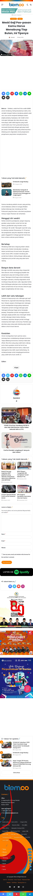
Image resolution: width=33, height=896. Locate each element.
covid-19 (6, 825)
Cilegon (23, 822)
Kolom (4, 863)
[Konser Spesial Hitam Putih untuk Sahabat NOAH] (8, 489)
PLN (27, 837)
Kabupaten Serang (17, 828)
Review (4, 861)
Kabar (5, 828)
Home (14, 15)
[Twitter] (8, 93)
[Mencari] (31, 5)
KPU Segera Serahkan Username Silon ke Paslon (24, 496)
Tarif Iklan (14, 882)
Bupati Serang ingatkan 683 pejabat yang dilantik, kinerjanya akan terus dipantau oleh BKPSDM (8, 476)
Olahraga (14, 834)
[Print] (8, 97)
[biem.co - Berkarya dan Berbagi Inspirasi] (16, 5)
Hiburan (4, 852)
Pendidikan (18, 837)
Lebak (25, 831)
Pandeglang (6, 837)
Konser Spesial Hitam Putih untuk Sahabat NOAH (8, 496)
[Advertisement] (16, 73)
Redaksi (13, 37)
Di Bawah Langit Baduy (20, 182)
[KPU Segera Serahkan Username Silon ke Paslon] (24, 489)
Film (24, 825)
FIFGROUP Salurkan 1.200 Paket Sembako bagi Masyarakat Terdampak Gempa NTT (21, 745)
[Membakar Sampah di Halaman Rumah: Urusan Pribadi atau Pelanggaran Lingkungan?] (6, 192)
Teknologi (5, 858)
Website (3, 547)
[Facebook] (3, 93)
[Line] (29, 93)
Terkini (5, 840)
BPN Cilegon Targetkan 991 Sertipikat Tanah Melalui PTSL (23, 474)
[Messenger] (16, 93)
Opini (20, 18)
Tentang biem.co (22, 882)
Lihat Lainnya (16, 772)
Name (3, 534)
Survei (4, 869)
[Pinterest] (12, 93)
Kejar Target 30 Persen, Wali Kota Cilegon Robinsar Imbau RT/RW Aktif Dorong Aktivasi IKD (22, 763)
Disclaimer (10, 879)
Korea (5, 831)
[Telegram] (25, 93)
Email (3, 541)
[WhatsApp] (21, 93)
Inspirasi (19, 15)
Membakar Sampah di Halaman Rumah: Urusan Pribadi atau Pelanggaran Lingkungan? (21, 192)
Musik (5, 834)
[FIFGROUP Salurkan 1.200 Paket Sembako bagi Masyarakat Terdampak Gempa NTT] (6, 745)
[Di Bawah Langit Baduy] (6, 184)
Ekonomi (15, 825)
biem (14, 822)
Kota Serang (15, 831)
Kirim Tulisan (17, 879)
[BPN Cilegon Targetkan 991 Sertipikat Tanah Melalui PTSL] (24, 466)
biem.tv (5, 879)
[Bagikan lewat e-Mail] (3, 97)
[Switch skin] (27, 5)
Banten (5, 822)
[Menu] (2, 5)
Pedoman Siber (26, 879)
